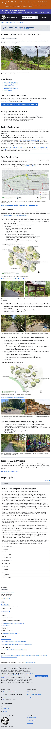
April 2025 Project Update (29, 166)
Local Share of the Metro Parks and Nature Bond (13, 641)
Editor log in (30, 723)
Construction (20, 22)
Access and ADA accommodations (9, 655)
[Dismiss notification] (48, 27)
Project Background (9, 85)
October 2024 (7, 557)
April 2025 (6, 549)
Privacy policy (30, 697)
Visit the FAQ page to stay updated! (9, 471)
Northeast (3, 650)
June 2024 (6, 569)
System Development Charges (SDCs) (28, 149)
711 (28, 675)
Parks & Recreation (10, 22)
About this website (31, 717)
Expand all (47, 480)
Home (2, 22)
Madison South (10, 650)
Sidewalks (37, 655)
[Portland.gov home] (9, 17)
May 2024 (6, 572)
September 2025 (8, 546)
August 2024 (7, 563)
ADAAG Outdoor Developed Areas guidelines (15, 215)
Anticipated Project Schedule (11, 84)
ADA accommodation (32, 691)
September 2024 (8, 560)
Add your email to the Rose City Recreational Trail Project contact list (19, 104)
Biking (33, 655)
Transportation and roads (24, 655)
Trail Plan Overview (8, 87)
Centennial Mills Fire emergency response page (32, 29)
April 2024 (6, 575)
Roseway (24, 650)
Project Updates (8, 90)
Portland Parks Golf (6, 639)
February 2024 (7, 577)
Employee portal (31, 720)
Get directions (4, 598)
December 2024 (7, 555)
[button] (45, 17)
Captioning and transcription (34, 694)
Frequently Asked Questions (11, 88)
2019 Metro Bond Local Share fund (18, 147)
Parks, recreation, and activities (9, 657)
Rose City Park (18, 650)
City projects (44, 655)
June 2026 (6, 483)
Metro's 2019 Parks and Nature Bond (28, 140)
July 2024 (6, 566)
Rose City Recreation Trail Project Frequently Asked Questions (16, 644)
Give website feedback (30, 662)
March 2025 (7, 552)
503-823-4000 (16, 675)
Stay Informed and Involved (10, 82)
